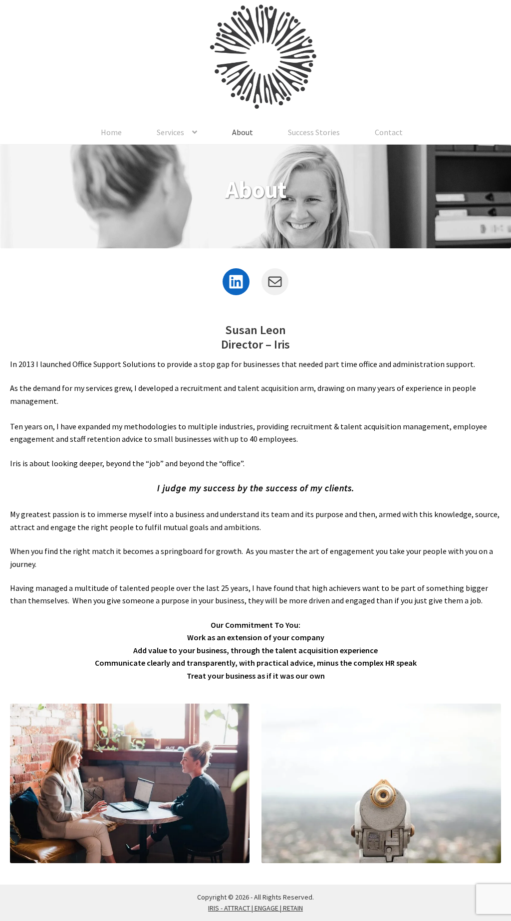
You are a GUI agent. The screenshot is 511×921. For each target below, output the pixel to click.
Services (170, 132)
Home (111, 132)
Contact (389, 132)
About (242, 132)
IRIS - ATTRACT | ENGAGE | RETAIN (255, 908)
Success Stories (314, 132)
